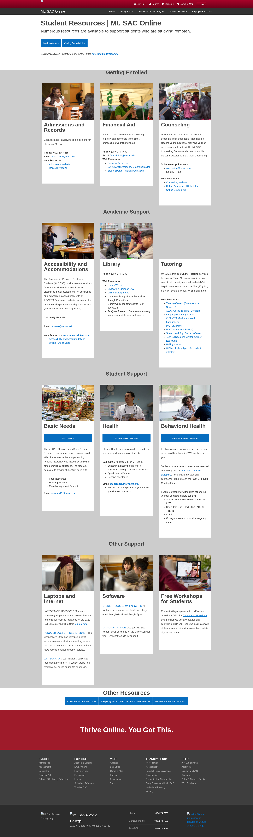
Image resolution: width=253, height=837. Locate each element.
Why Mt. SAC (81, 787)
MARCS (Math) (174, 326)
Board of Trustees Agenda (158, 771)
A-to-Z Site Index (190, 762)
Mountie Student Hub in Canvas (170, 701)
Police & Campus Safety (193, 779)
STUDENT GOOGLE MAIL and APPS (122, 606)
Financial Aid (45, 775)
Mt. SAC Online (53, 11)
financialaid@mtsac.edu (122, 155)
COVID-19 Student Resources (81, 701)
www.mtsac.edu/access (76, 335)
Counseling (44, 771)
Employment (80, 767)
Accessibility (152, 767)
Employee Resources (202, 11)
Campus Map (186, 4)
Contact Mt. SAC (190, 771)
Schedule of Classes (84, 783)
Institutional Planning (155, 787)
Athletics (114, 762)
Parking (113, 775)
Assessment (45, 767)
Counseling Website (176, 182)
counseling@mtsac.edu (178, 168)
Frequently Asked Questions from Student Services (125, 701)
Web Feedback (189, 783)
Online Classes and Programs (152, 11)
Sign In (140, 4)
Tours (112, 783)
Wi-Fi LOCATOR (52, 658)
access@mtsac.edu (62, 326)
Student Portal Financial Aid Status (126, 170)
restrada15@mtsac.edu (63, 493)
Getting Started (126, 11)
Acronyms (187, 767)
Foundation (79, 775)
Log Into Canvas (51, 43)
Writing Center (173, 344)
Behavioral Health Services (185, 438)
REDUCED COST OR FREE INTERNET (65, 633)
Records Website (58, 168)
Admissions (44, 762)
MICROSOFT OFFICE (114, 627)
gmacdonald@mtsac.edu (105, 54)
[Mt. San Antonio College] (197, 820)
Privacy (149, 791)
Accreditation (152, 762)
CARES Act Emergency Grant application (129, 167)
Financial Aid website (119, 163)
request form (81, 624)
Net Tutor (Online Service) (179, 329)
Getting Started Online (74, 43)
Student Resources (179, 11)
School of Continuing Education (53, 779)
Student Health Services (126, 438)
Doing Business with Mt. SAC (160, 783)
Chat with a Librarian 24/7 (121, 289)
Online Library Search (119, 292)
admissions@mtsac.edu (63, 156)
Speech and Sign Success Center (183, 333)
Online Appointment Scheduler (182, 186)
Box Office (115, 767)
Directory (169, 4)
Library (77, 779)
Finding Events (81, 771)
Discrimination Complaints (158, 779)
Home (112, 11)
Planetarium (116, 779)
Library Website (116, 285)
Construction (152, 775)
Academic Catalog (83, 762)
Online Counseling (176, 190)
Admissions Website (59, 164)
